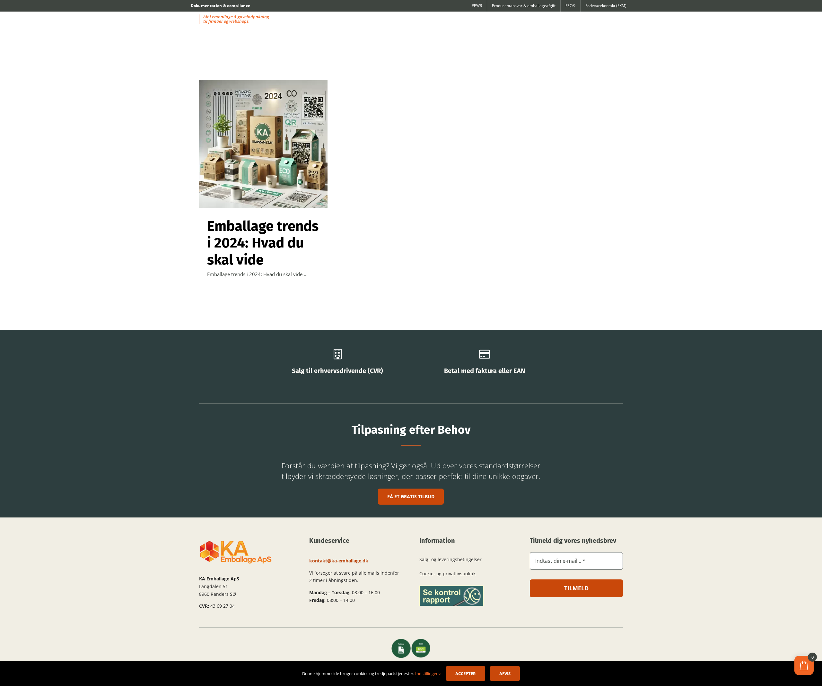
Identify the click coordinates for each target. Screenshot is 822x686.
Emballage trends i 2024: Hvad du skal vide (263, 243)
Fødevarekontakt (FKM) (605, 5)
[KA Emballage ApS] (236, 542)
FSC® (570, 5)
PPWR (477, 5)
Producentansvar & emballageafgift (523, 5)
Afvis (505, 673)
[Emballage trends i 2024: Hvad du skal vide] (263, 144)
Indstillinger (427, 673)
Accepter (465, 673)
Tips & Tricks (263, 154)
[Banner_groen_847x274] (451, 588)
